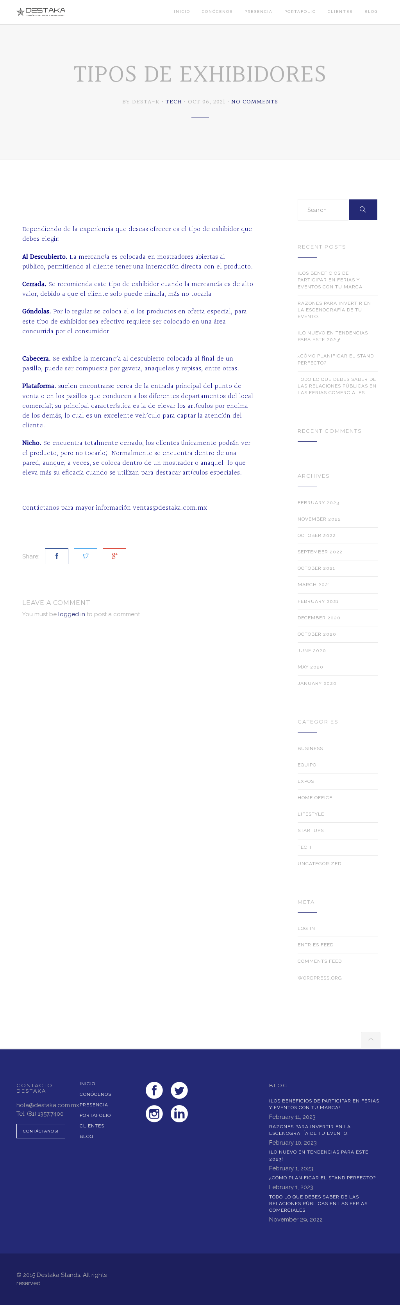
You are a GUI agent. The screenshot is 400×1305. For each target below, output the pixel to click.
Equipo (307, 765)
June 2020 (312, 650)
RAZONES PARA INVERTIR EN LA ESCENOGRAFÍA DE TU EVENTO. (334, 309)
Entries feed (316, 945)
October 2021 (316, 568)
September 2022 (320, 552)
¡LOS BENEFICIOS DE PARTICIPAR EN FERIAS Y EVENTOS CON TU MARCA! (331, 279)
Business (310, 748)
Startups (311, 830)
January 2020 (317, 683)
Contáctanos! (41, 1131)
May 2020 (310, 667)
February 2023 (318, 502)
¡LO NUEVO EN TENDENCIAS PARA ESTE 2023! (333, 336)
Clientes (340, 11)
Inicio (182, 11)
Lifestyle (311, 814)
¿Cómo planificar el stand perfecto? (336, 359)
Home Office (315, 797)
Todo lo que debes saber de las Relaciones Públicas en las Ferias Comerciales (337, 386)
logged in (71, 614)
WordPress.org (320, 978)
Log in (306, 928)
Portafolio (300, 11)
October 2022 (317, 535)
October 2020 (317, 634)
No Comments (254, 102)
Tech (174, 102)
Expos (306, 781)
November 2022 (319, 519)
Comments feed (320, 961)
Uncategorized (319, 863)
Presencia (259, 11)
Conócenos (217, 11)
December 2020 (319, 617)
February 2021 (318, 601)
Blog (371, 11)
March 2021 (314, 584)
